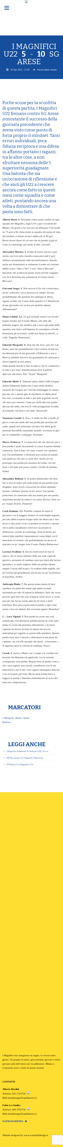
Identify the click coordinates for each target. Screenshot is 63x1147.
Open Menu (6, 8)
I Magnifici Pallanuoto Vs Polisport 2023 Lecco (27, 751)
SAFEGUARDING (12, 1121)
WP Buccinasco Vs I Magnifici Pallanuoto (24, 758)
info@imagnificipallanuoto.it (22, 1097)
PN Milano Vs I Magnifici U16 (19, 764)
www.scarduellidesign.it (36, 1135)
